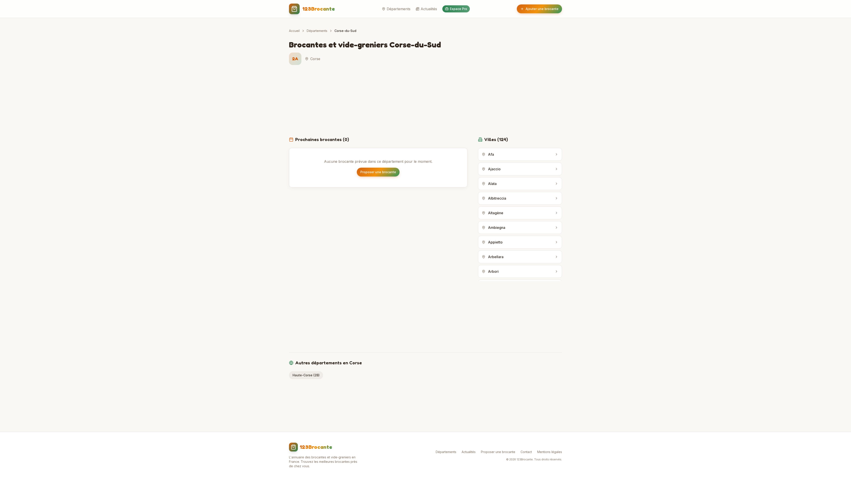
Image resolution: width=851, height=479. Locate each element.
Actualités (429, 9)
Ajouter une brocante (542, 9)
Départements (398, 9)
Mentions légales (549, 452)
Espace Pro (458, 9)
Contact (526, 452)
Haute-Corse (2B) (306, 375)
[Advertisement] (425, 103)
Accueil (294, 31)
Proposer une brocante (378, 172)
